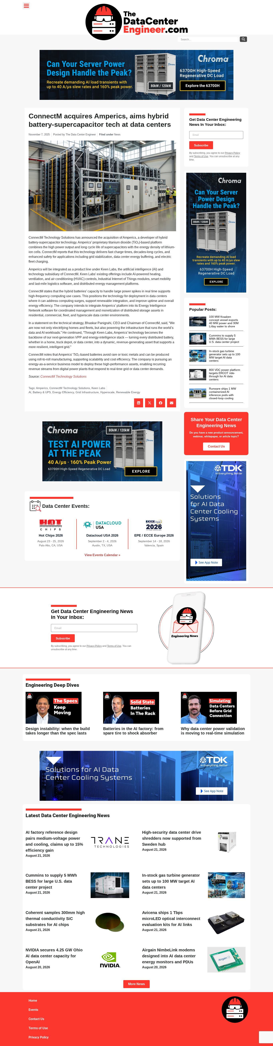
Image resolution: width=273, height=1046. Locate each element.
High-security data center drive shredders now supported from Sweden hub (171, 838)
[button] (138, 402)
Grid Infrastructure (87, 392)
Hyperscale (107, 392)
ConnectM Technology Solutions (63, 376)
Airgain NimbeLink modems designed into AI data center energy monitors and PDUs (169, 956)
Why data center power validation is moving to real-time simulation (213, 730)
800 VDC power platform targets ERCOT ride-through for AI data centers (224, 374)
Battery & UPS (42, 392)
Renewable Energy (128, 392)
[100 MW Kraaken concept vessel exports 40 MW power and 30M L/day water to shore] (197, 321)
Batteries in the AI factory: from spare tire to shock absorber (133, 730)
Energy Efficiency (63, 392)
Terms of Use (201, 156)
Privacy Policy (232, 153)
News (117, 134)
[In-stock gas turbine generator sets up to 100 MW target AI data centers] (197, 356)
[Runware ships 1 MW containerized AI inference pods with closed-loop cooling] (197, 393)
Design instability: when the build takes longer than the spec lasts (58, 730)
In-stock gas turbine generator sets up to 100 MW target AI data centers (224, 355)
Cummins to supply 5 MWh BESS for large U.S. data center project (224, 338)
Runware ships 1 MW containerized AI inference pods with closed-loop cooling (222, 393)
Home (33, 1000)
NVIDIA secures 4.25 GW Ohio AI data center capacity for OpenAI (54, 956)
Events (33, 1010)
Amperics (42, 388)
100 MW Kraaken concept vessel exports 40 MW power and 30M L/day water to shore (224, 321)
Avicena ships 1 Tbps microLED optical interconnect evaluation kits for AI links (171, 918)
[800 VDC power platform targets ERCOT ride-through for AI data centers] (197, 374)
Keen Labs (98, 388)
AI (30, 392)
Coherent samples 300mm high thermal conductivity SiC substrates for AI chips (55, 918)
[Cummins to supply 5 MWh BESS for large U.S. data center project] (197, 338)
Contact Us (36, 1019)
